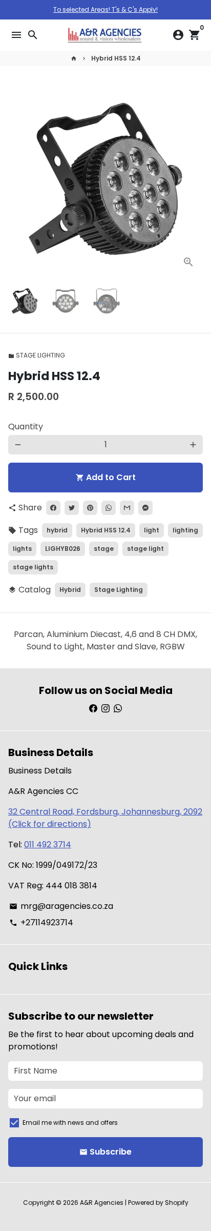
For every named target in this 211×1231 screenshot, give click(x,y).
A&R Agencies (101, 1202)
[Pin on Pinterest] (90, 508)
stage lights (33, 567)
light (151, 530)
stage (104, 548)
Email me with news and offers (70, 1122)
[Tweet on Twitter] (72, 508)
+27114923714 (41, 922)
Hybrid (70, 589)
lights (22, 548)
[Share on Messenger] (145, 508)
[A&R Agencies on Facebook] (93, 708)
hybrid (57, 530)
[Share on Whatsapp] (108, 508)
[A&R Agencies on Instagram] (105, 708)
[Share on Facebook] (53, 508)
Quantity (25, 426)
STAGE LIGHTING (36, 355)
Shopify (176, 1202)
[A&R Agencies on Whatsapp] (118, 708)
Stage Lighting (118, 589)
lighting (185, 530)
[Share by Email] (127, 508)
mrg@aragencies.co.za (61, 906)
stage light (145, 548)
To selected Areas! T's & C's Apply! (105, 9)
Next (193, 179)
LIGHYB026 (62, 548)
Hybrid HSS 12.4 (116, 58)
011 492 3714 (47, 844)
